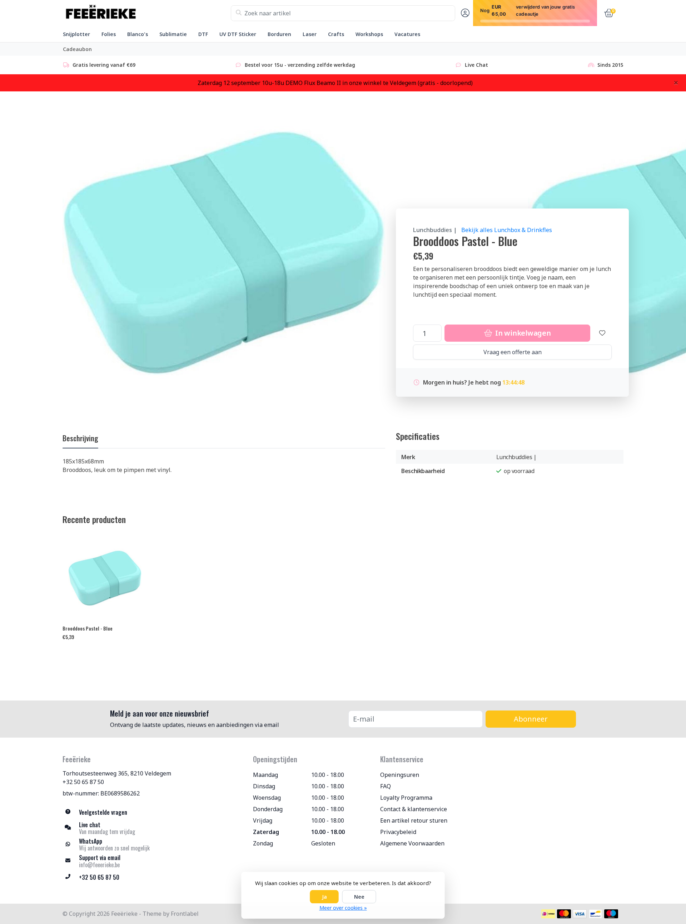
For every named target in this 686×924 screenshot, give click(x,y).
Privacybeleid (398, 832)
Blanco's (137, 34)
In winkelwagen (522, 333)
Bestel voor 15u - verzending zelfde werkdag (300, 64)
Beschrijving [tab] (80, 438)
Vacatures (407, 34)
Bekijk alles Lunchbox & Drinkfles (506, 230)
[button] (464, 13)
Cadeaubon (77, 49)
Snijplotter (76, 34)
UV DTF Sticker (237, 34)
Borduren (279, 34)
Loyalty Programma (406, 798)
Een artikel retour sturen (413, 820)
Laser (310, 34)
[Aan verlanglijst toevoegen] (602, 333)
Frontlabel (185, 914)
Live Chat (476, 64)
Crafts (336, 34)
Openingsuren (399, 775)
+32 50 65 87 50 (83, 782)
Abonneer (531, 719)
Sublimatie (173, 34)
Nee (359, 896)
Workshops (369, 34)
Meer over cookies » (343, 907)
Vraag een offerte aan (512, 352)
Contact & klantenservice (413, 809)
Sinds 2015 (610, 64)
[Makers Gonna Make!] (147, 13)
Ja (324, 896)
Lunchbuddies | (435, 230)
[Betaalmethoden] (548, 913)
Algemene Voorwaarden (412, 843)
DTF (203, 34)
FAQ (385, 786)
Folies (108, 34)
